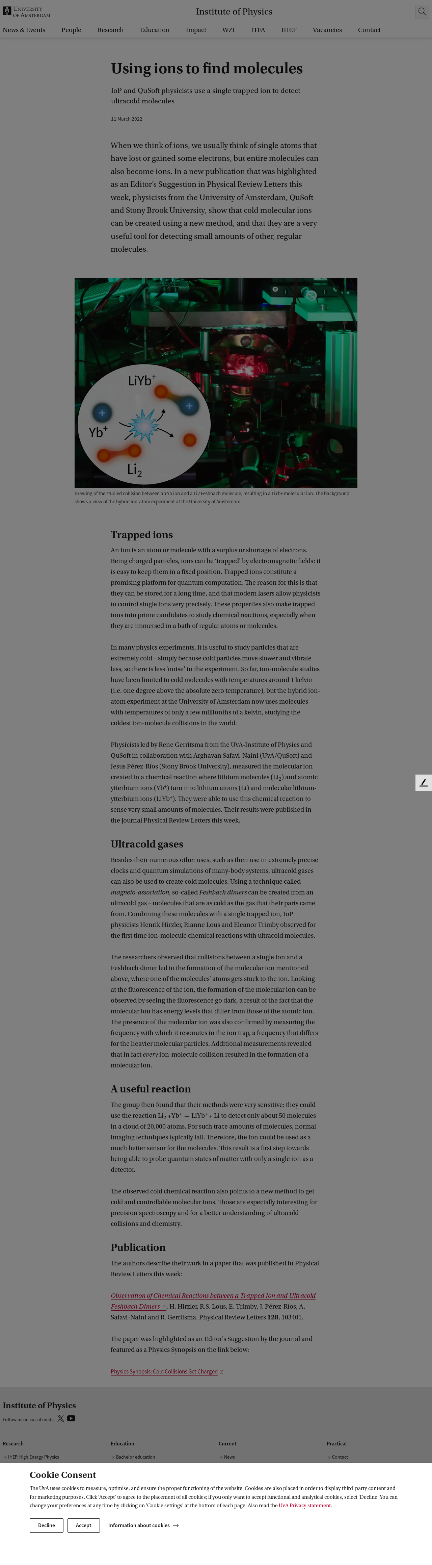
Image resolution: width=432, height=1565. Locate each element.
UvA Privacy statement (305, 1506)
